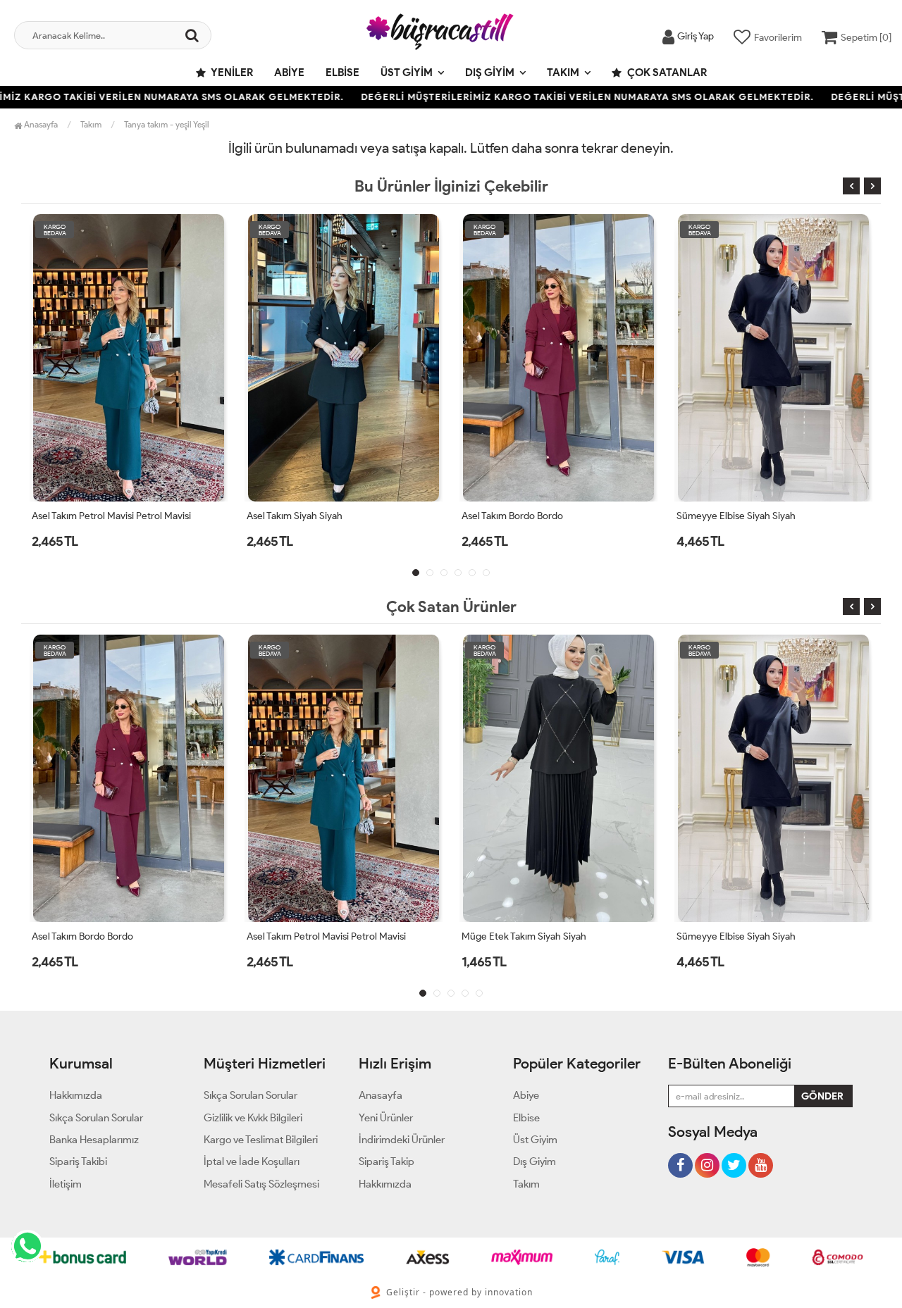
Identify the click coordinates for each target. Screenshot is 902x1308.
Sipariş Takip (386, 1161)
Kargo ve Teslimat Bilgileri (261, 1139)
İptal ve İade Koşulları (251, 1161)
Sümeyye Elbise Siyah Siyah (736, 516)
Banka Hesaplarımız (94, 1139)
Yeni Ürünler (386, 1117)
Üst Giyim (407, 72)
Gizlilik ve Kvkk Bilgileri (253, 1117)
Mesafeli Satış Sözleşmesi (261, 1184)
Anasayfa (40, 124)
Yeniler (231, 72)
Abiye (289, 72)
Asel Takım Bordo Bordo (512, 516)
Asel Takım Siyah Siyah (294, 516)
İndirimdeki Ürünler (402, 1139)
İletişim (65, 1184)
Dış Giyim (489, 72)
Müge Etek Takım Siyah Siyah (524, 936)
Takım (563, 72)
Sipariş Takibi (78, 1161)
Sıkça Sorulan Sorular (96, 1117)
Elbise (342, 72)
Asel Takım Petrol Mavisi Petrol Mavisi (111, 516)
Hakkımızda (75, 1095)
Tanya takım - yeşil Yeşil (166, 124)
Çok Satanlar (666, 72)
